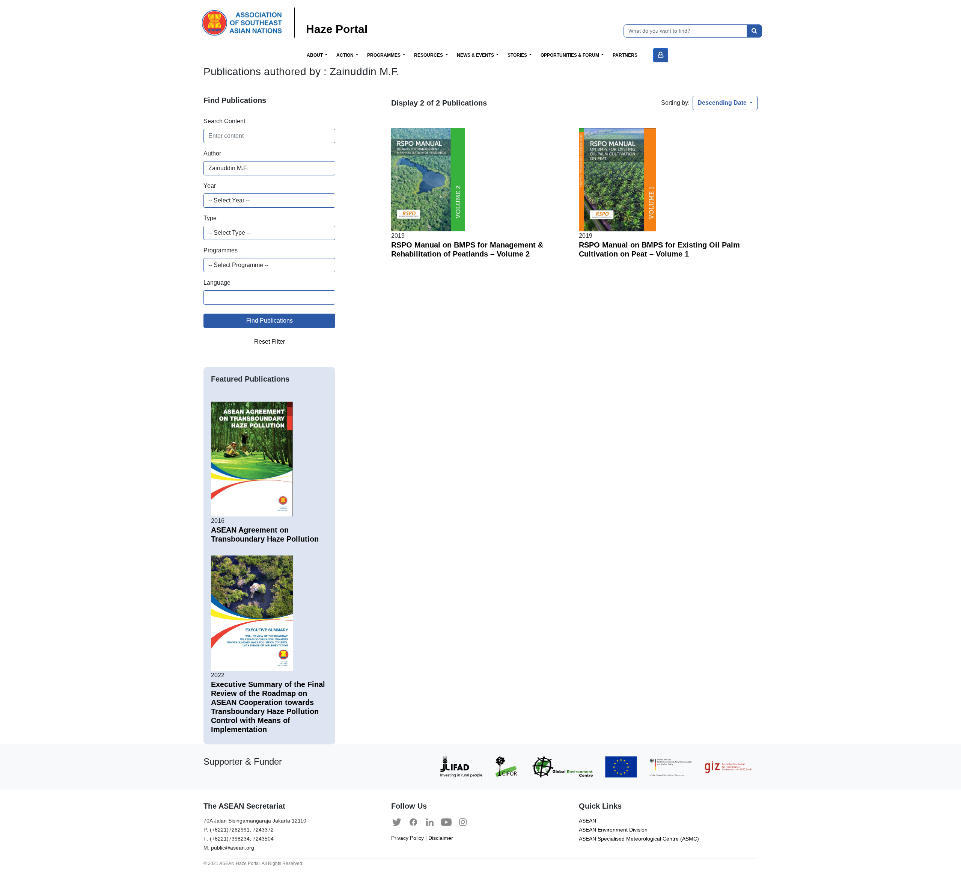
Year (209, 186)
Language (216, 282)
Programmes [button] (384, 55)
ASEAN (587, 821)
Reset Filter (269, 341)
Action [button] (345, 55)
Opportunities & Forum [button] (570, 55)
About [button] (315, 55)
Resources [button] (429, 55)
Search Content (224, 121)
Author (212, 153)
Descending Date (722, 103)
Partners (625, 55)
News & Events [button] (476, 55)
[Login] (660, 55)
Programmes (220, 250)
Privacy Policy (407, 838)
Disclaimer (440, 838)
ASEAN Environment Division (613, 830)
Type (210, 218)
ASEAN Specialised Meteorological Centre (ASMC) (639, 839)
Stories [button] (518, 55)
